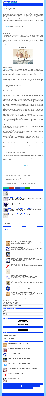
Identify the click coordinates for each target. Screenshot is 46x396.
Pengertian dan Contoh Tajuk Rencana (18, 281)
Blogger (26, 298)
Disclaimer (5, 313)
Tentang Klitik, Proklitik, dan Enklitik (10, 303)
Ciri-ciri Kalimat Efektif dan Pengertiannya (18, 275)
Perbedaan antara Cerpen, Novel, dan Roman (17, 202)
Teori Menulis (16, 10)
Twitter (22, 187)
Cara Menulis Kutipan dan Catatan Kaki (18, 286)
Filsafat (12, 10)
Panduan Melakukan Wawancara (8, 338)
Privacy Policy (5, 314)
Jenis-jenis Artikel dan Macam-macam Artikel (19, 269)
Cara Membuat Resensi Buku (8, 306)
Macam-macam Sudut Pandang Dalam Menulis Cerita (19, 213)
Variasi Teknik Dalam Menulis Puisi (15, 197)
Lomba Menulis (6, 387)
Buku (16, 385)
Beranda (24, 226)
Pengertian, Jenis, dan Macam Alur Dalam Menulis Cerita (21, 252)
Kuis (38, 385)
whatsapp (27, 187)
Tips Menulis (25, 387)
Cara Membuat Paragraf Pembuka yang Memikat (11, 339)
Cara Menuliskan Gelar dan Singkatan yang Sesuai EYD (21, 241)
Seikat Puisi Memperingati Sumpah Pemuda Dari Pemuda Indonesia (23, 292)
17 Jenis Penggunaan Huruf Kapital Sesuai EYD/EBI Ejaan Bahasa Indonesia (22, 368)
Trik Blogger (30, 387)
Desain (23, 385)
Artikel (5, 385)
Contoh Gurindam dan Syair (13, 378)
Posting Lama (40, 226)
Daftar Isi (4, 311)
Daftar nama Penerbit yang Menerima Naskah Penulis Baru (19, 363)
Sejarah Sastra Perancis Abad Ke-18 (9, 335)
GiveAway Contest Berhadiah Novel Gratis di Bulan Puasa (19, 348)
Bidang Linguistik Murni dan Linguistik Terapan (12, 305)
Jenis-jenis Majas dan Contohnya (17, 247)
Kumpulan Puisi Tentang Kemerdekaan (18, 264)
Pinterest (12, 187)
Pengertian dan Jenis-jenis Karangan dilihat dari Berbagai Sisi (21, 208)
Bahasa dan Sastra (7, 10)
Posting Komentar (7, 223)
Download (27, 385)
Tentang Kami (5, 310)
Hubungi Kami (5, 316)
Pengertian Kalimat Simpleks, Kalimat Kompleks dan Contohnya (23, 258)
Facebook (17, 187)
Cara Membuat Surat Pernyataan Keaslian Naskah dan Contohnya (21, 191)
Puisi (14, 387)
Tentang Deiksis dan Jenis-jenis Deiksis (10, 300)
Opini (11, 387)
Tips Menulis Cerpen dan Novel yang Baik (11, 302)
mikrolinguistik (5, 18)
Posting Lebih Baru (7, 226)
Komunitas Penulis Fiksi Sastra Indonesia (22, 395)
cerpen (19, 385)
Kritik (35, 385)
